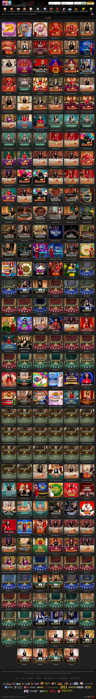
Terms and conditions (63, 678)
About (17, 678)
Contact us (38, 678)
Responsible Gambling (49, 678)
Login (90, 3)
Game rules (30, 678)
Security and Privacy (75, 678)
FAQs (23, 678)
